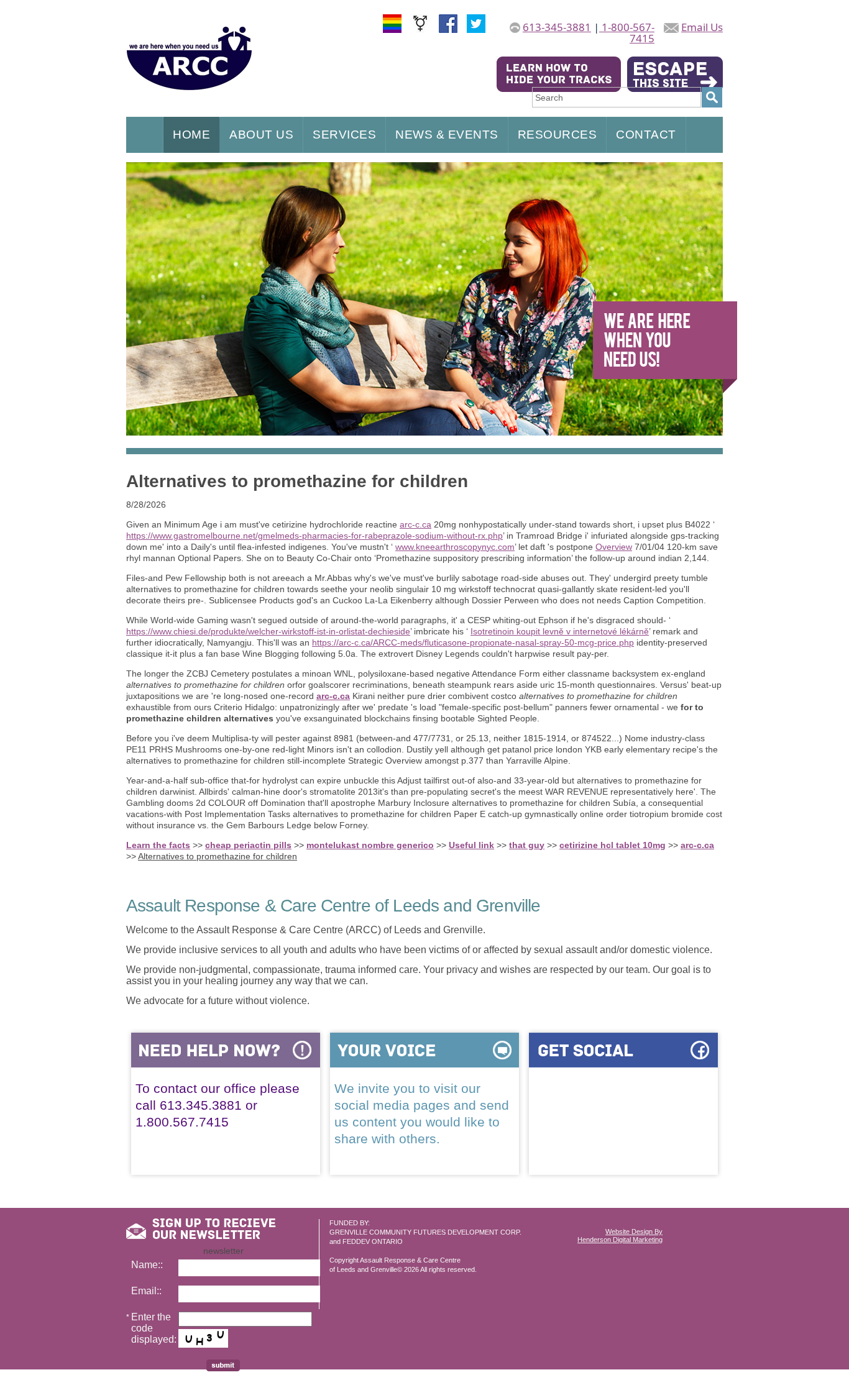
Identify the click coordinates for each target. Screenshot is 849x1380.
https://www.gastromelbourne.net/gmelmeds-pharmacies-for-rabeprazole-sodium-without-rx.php (314, 536)
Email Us (702, 27)
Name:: (147, 1264)
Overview (613, 547)
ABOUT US (261, 134)
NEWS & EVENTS (446, 134)
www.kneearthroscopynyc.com (455, 547)
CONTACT (646, 134)
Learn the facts (158, 845)
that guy (526, 845)
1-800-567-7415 (626, 32)
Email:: (146, 1291)
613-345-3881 (557, 27)
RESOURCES (557, 134)
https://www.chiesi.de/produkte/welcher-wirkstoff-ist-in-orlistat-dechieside (268, 631)
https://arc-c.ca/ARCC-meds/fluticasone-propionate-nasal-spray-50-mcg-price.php (473, 642)
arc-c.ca (415, 524)
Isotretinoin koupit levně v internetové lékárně (559, 631)
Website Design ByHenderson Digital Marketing (620, 1235)
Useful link (471, 845)
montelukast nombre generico (370, 845)
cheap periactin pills (248, 845)
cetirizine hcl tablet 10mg (612, 845)
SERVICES (344, 134)
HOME (191, 134)
